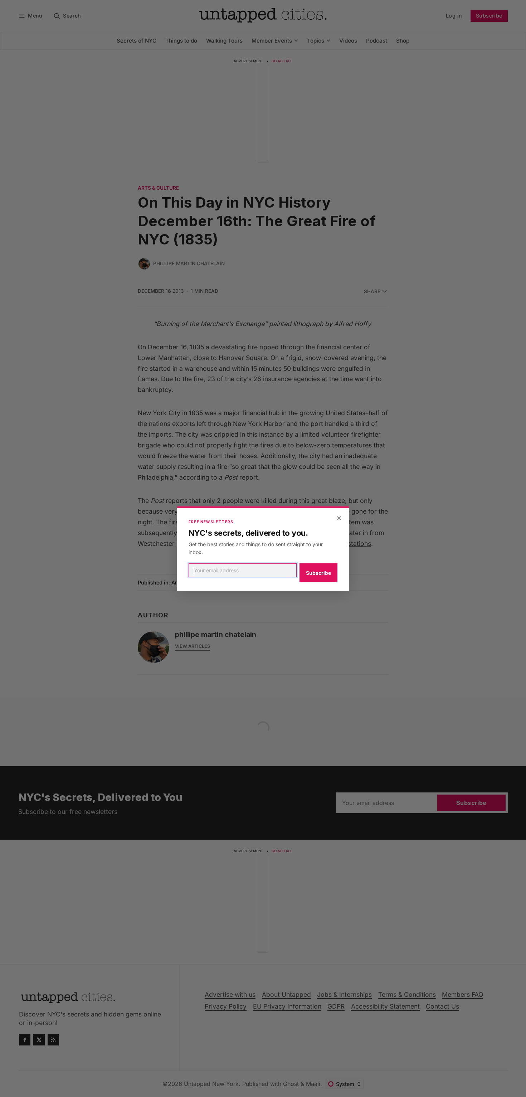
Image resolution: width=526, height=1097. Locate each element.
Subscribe (318, 573)
